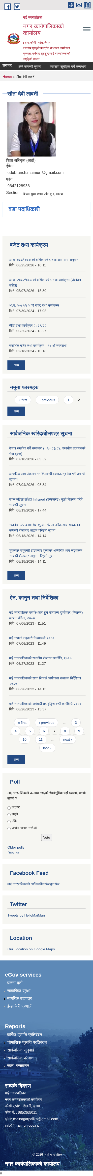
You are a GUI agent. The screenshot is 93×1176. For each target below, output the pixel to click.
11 (41, 739)
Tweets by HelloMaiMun (26, 915)
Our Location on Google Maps (31, 949)
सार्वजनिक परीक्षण (20, 1058)
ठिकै (14, 821)
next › (67, 739)
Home (7, 77)
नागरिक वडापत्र (19, 998)
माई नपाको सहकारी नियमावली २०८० (31, 638)
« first (23, 400)
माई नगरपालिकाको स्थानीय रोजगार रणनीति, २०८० (40, 658)
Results (13, 853)
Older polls (15, 847)
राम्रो (15, 814)
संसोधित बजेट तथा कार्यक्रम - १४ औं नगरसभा (37, 346)
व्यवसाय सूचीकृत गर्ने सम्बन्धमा (63, 66)
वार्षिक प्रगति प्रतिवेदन (24, 1034)
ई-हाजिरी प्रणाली (19, 1006)
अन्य (16, 365)
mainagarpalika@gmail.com (35, 1119)
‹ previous (47, 400)
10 (25, 739)
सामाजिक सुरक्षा (19, 990)
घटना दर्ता (15, 983)
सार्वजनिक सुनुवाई (20, 1050)
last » (47, 748)
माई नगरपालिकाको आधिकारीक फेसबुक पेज (33, 884)
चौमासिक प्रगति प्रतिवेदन (27, 1042)
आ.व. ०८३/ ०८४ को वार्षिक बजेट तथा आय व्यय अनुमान (43, 260)
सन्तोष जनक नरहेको (24, 828)
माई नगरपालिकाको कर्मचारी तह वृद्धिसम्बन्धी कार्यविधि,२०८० (45, 704)
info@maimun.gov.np (22, 1125)
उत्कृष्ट (16, 807)
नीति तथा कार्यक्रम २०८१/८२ (27, 325)
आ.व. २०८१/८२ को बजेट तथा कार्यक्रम (34, 305)
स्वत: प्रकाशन (18, 1065)
